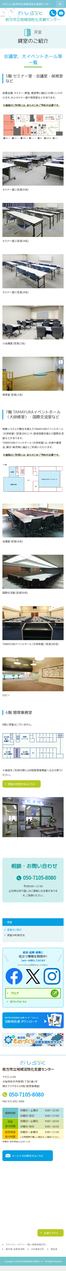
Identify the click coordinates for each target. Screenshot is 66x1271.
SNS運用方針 (37, 1249)
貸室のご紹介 (14, 930)
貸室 (9, 922)
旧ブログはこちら (18, 1001)
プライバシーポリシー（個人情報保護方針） (26, 1244)
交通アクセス (50, 1233)
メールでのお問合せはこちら (27, 1156)
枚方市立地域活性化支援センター (33, 19)
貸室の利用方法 (16, 935)
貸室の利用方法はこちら (21, 784)
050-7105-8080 (39, 877)
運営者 (54, 1249)
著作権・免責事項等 (15, 1249)
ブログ (15, 993)
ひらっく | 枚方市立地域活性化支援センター (26, 4)
